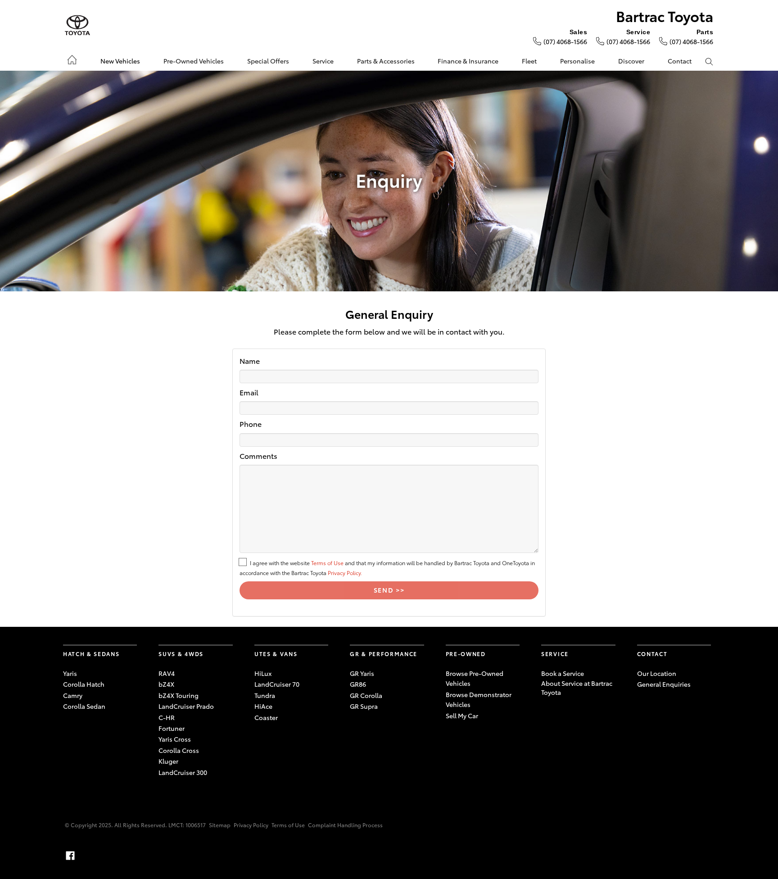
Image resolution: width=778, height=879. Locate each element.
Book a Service (562, 673)
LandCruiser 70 (276, 684)
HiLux (262, 673)
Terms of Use (327, 562)
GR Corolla (366, 695)
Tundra (264, 695)
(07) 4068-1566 (565, 41)
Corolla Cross (178, 750)
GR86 (358, 684)
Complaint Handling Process (345, 825)
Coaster (266, 717)
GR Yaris (362, 673)
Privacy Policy (251, 825)
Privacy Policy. (345, 572)
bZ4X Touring (178, 695)
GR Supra (364, 706)
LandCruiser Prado (186, 706)
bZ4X (166, 684)
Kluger (168, 761)
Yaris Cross (174, 738)
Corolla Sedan (84, 706)
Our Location (656, 673)
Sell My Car (462, 715)
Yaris (70, 673)
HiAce (263, 706)
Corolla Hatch (83, 684)
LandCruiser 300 (182, 772)
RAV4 (166, 673)
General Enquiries (664, 684)
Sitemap (220, 825)
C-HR (166, 717)
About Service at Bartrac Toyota (576, 688)
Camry (72, 695)
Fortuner (171, 728)
